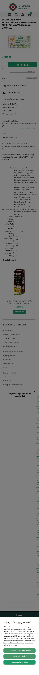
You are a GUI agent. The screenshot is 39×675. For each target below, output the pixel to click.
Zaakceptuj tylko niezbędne (20, 650)
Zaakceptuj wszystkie (19, 662)
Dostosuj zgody (19, 656)
